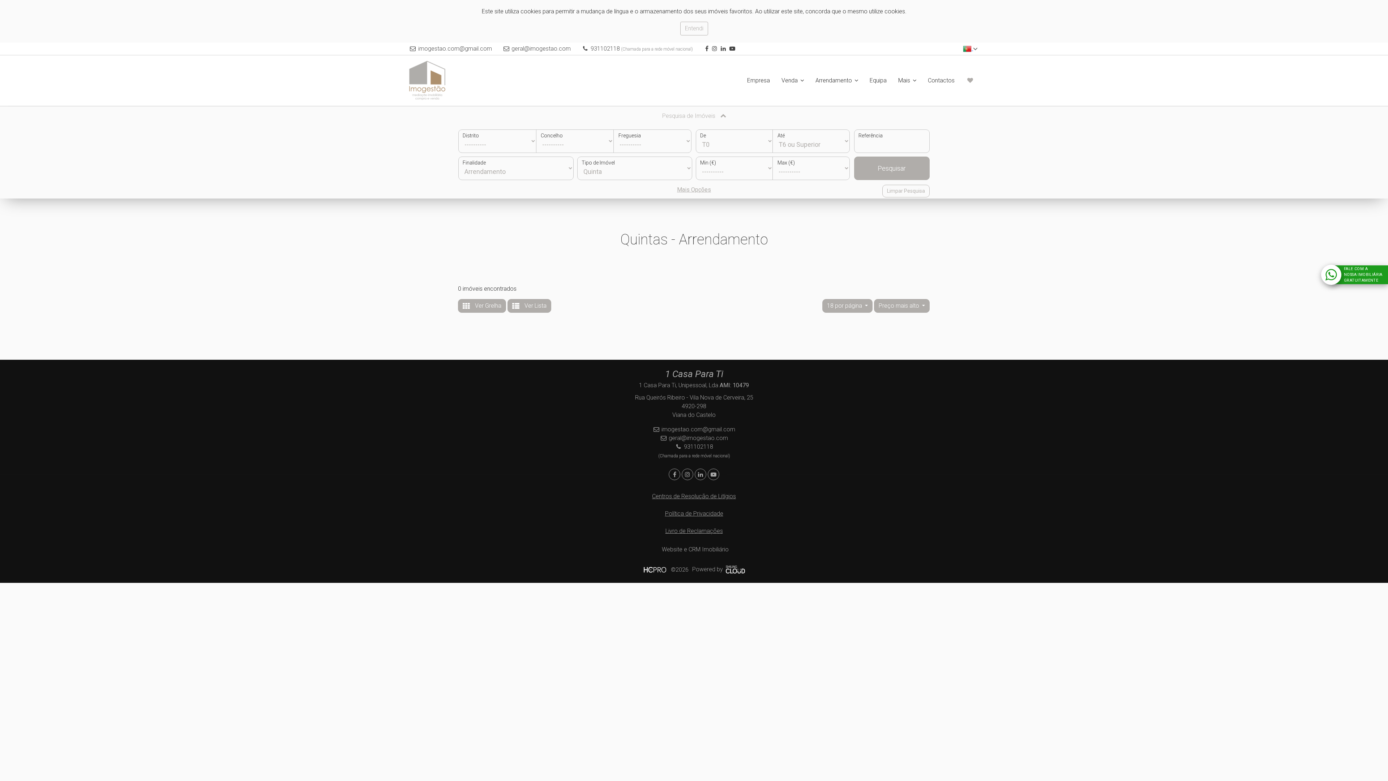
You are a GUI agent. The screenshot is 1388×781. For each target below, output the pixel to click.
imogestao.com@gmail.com (455, 48)
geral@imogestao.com (541, 48)
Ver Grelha (487, 305)
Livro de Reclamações (694, 531)
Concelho (552, 135)
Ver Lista (535, 305)
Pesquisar (892, 168)
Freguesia (629, 135)
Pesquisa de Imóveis (689, 115)
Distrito (471, 135)
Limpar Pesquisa (906, 191)
